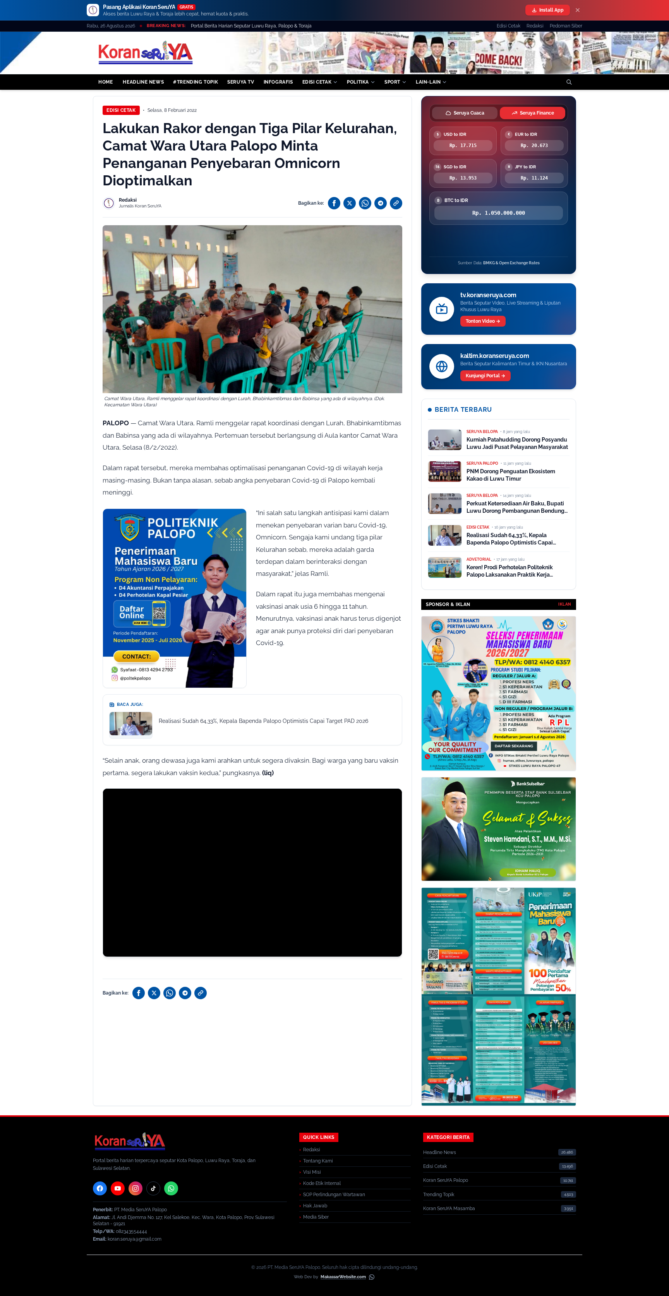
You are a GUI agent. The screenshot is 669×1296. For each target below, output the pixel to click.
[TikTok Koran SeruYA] (153, 1188)
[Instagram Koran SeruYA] (135, 1188)
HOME (105, 82)
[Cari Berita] (569, 82)
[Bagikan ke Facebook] (334, 203)
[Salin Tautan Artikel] (396, 203)
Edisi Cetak (508, 26)
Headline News (439, 1152)
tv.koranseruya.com (488, 295)
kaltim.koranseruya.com (494, 356)
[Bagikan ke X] (349, 203)
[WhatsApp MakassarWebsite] (371, 1277)
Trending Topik (438, 1194)
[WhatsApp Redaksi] (171, 1188)
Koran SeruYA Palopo (445, 1180)
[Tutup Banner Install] (577, 10)
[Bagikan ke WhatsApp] (365, 203)
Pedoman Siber (566, 26)
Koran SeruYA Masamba (449, 1208)
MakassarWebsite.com (343, 1276)
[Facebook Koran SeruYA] (100, 1188)
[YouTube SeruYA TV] (118, 1188)
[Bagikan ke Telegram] (380, 203)
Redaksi (535, 26)
